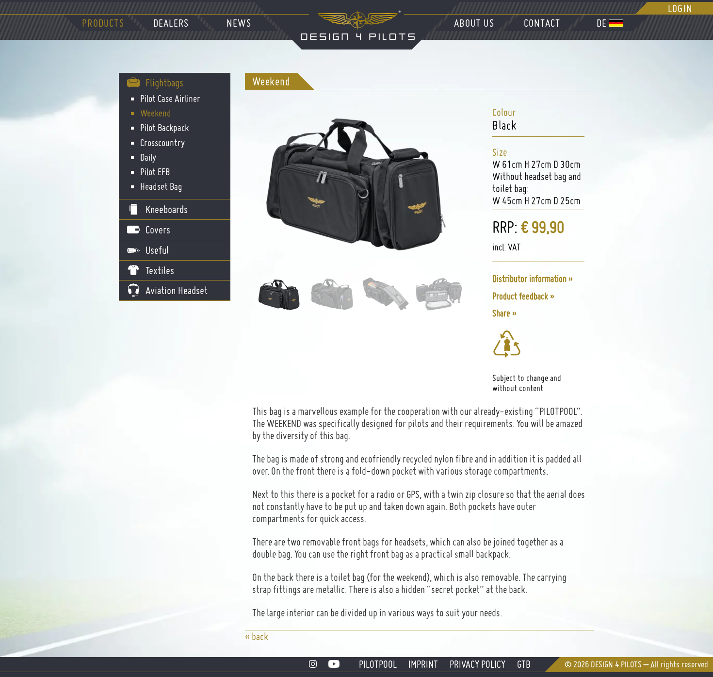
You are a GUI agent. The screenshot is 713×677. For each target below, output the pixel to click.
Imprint (423, 664)
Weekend (155, 113)
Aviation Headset (177, 290)
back (260, 636)
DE (602, 23)
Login (680, 8)
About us (474, 23)
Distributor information (529, 278)
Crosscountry (162, 143)
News (239, 23)
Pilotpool (378, 664)
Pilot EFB (155, 172)
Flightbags (164, 82)
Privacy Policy (477, 664)
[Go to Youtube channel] (334, 664)
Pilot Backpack (164, 127)
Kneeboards (167, 209)
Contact (542, 23)
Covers (158, 229)
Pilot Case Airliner (170, 98)
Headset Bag (161, 186)
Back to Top (687, 642)
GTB (524, 664)
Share (501, 313)
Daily (148, 157)
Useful (157, 250)
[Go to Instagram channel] (313, 664)
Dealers (171, 23)
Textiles (160, 270)
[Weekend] (354, 251)
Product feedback (520, 296)
